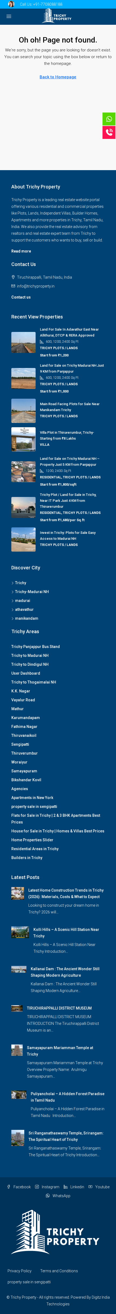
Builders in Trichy (26, 858)
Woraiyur (19, 762)
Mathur (17, 709)
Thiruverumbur (24, 753)
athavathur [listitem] (24, 609)
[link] (17, 893)
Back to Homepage (58, 77)
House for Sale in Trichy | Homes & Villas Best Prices (57, 831)
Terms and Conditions (59, 1271)
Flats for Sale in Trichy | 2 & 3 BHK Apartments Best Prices (55, 818)
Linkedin (77, 1187)
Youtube (102, 1187)
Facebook (22, 1187)
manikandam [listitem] (26, 618)
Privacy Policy (20, 1271)
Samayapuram (24, 771)
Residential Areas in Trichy (35, 849)
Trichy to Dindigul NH (30, 664)
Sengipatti (20, 744)
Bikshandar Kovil (26, 780)
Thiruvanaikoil (23, 735)
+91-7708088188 (47, 4)
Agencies (19, 789)
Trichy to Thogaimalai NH (33, 682)
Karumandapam (25, 718)
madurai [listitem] (22, 600)
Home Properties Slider (32, 840)
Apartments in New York (32, 798)
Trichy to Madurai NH (30, 655)
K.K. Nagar (20, 691)
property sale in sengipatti (34, 806)
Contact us (21, 297)
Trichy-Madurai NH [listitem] (32, 592)
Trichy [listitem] (20, 583)
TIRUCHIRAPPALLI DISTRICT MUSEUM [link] (59, 1008)
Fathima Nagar (24, 726)
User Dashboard (25, 673)
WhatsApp (61, 1196)
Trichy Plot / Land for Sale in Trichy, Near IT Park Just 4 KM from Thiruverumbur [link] (68, 501)
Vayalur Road (23, 700)
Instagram (50, 1187)
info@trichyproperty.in (35, 286)
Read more (21, 251)
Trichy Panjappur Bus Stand (35, 646)
